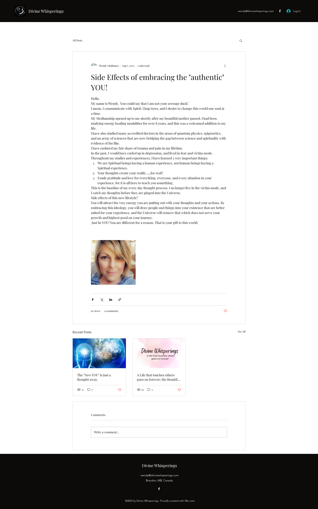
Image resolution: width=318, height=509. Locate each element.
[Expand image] (113, 262)
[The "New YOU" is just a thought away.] (99, 353)
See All (241, 331)
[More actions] (225, 65)
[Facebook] (280, 11)
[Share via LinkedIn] (110, 299)
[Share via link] (119, 299)
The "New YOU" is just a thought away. (94, 377)
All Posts (77, 40)
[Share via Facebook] (92, 299)
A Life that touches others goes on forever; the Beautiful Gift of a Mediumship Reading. (158, 377)
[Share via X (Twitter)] (101, 299)
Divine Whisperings (46, 11)
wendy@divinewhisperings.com (256, 11)
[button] (241, 40)
